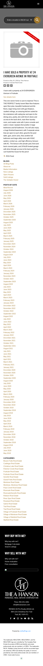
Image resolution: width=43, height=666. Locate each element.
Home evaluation (11, 561)
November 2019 (9, 405)
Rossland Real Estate (11, 501)
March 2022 (7, 330)
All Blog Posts (8, 164)
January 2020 (8, 399)
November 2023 (9, 276)
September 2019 (9, 410)
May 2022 (7, 324)
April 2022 (7, 327)
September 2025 (9, 220)
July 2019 (7, 415)
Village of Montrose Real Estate (15, 514)
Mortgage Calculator (12, 544)
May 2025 (7, 230)
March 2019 (7, 426)
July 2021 (7, 351)
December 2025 (9, 212)
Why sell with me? (11, 559)
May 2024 (7, 263)
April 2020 (7, 391)
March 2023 (7, 297)
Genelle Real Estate (10, 477)
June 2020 (7, 386)
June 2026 (7, 196)
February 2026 (8, 206)
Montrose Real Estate (11, 482)
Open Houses (8, 174)
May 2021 (7, 356)
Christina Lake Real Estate (13, 466)
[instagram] (17, 618)
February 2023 (8, 300)
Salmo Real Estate (10, 504)
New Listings (8, 172)
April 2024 (7, 265)
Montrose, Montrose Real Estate (15, 485)
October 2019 (8, 408)
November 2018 (9, 437)
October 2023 (8, 279)
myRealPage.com (25, 631)
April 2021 (7, 359)
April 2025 (7, 233)
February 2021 (8, 365)
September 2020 (9, 378)
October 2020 (8, 375)
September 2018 (9, 442)
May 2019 (7, 421)
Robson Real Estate (10, 496)
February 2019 (8, 429)
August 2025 (8, 222)
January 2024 (8, 273)
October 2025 (8, 217)
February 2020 (8, 397)
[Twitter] (14, 618)
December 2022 (9, 306)
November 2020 (9, 373)
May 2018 (7, 453)
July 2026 (7, 193)
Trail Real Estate (9, 506)
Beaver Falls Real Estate (12, 461)
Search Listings (10, 547)
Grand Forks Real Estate (12, 480)
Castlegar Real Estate (11, 463)
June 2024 (7, 260)
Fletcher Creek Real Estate (13, 469)
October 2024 (8, 249)
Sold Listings (8, 177)
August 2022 (8, 316)
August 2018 (8, 445)
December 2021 (9, 338)
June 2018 (7, 450)
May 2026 (7, 198)
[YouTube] (25, 618)
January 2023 (8, 303)
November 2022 (9, 308)
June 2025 (7, 228)
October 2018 (8, 440)
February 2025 (8, 238)
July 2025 (7, 225)
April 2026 (7, 201)
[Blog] (32, 618)
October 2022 (8, 311)
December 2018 (9, 434)
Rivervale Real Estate (11, 490)
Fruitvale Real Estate (16, 82)
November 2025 (9, 214)
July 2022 (7, 319)
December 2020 (9, 370)
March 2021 (7, 362)
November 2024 (9, 247)
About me (7, 166)
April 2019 (7, 424)
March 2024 (7, 268)
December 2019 (9, 402)
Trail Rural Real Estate (11, 509)
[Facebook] (10, 618)
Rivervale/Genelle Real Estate (14, 493)
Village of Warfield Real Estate (14, 517)
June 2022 (7, 322)
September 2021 (9, 346)
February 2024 (8, 271)
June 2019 (7, 418)
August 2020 (8, 381)
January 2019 (8, 432)
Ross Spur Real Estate (11, 498)
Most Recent (8, 187)
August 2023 (8, 284)
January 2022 (8, 335)
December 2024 (9, 244)
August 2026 (8, 190)
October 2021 (8, 343)
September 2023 (9, 281)
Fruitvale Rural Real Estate (13, 474)
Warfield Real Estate (11, 520)
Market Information (10, 169)
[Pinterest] (28, 618)
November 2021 (9, 340)
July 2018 (7, 448)
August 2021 (8, 348)
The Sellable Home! (10, 180)
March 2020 (7, 394)
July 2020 (7, 383)
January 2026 (8, 209)
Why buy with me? (11, 541)
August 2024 (8, 255)
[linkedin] (21, 618)
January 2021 (8, 367)
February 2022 (8, 332)
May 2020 (7, 389)
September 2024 (9, 252)
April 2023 (7, 295)
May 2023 (7, 292)
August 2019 (8, 413)
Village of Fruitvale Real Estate (14, 512)
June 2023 (7, 289)
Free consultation (11, 564)
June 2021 (7, 354)
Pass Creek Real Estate (12, 488)
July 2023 (7, 287)
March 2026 (7, 204)
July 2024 (7, 257)
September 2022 (9, 314)
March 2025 (7, 236)
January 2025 (8, 241)
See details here (9, 97)
